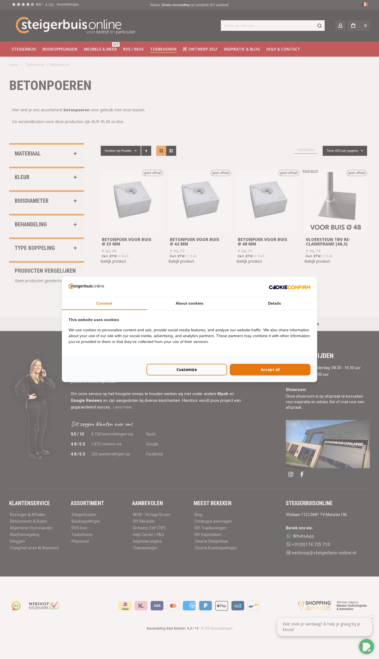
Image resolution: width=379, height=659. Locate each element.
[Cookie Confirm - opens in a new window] (289, 287)
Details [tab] (274, 303)
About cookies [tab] (189, 303)
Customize (186, 369)
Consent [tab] (104, 303)
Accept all (270, 369)
